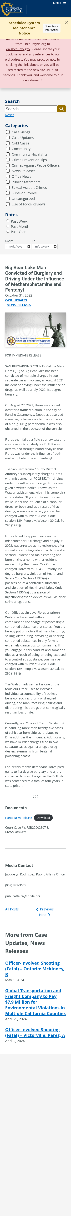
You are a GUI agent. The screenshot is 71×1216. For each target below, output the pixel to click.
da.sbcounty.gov (18, 49)
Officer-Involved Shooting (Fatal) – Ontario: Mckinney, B (34, 968)
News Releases (24, 171)
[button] (61, 108)
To (34, 241)
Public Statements (26, 182)
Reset (9, 115)
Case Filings (21, 132)
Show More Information (52, 28)
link (26, 65)
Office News (21, 176)
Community (21, 148)
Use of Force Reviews (28, 204)
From (9, 241)
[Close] (67, 22)
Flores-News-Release (18, 818)
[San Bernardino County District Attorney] (14, 11)
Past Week (19, 221)
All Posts (12, 909)
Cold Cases (20, 143)
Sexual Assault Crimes (29, 187)
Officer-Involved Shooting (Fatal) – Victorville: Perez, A (35, 1032)
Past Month (20, 226)
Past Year (18, 231)
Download (43, 818)
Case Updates (23, 137)
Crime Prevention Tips (29, 159)
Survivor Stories (24, 193)
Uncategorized (23, 198)
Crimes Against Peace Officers (36, 165)
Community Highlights (29, 154)
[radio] (8, 220)
